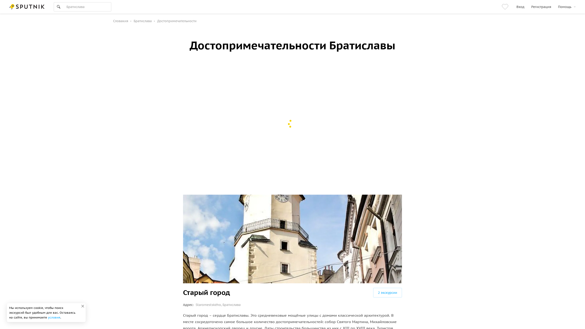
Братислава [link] (143, 21)
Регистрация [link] (541, 7)
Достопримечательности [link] (177, 21)
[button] (387, 292)
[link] (506, 6)
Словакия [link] (120, 21)
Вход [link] (520, 7)
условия (54, 317)
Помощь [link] (564, 7)
